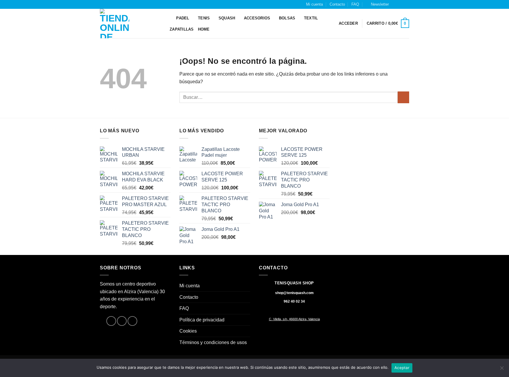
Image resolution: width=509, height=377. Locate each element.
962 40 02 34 (294, 301)
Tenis (204, 18)
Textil (311, 18)
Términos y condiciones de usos (213, 342)
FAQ (355, 4)
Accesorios (257, 18)
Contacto (337, 4)
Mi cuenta (314, 4)
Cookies (188, 330)
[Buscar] (170, 18)
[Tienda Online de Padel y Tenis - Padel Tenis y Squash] (129, 23)
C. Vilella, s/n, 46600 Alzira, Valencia (294, 319)
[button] (377, 4)
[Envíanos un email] (406, 4)
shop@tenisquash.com (294, 293)
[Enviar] (403, 97)
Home (204, 29)
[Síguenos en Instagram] (400, 4)
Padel (182, 18)
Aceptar (401, 367)
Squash (227, 18)
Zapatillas (182, 29)
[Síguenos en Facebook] (395, 4)
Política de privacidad (201, 319)
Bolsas (287, 18)
